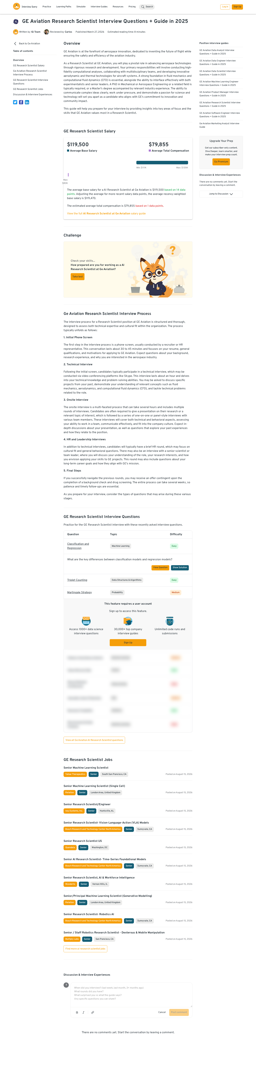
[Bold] (77, 1012)
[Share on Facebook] (21, 102)
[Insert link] (92, 1012)
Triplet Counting (77, 580)
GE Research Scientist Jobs (28, 89)
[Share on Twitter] (15, 102)
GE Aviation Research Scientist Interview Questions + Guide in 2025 (219, 104)
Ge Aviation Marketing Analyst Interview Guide (219, 125)
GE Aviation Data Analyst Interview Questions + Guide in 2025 (216, 52)
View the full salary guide (106, 213)
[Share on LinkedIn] (27, 102)
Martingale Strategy (79, 592)
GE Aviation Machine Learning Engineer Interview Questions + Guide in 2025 (218, 83)
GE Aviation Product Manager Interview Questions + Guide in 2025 (219, 94)
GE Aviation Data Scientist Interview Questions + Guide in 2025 (217, 73)
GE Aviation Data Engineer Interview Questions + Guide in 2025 (217, 62)
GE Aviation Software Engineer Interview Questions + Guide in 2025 (219, 115)
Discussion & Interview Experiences (32, 94)
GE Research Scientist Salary (28, 65)
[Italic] (83, 1012)
